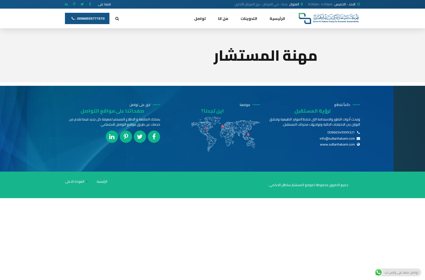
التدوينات (249, 18)
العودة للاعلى (74, 181)
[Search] (117, 18)
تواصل (200, 18)
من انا (223, 18)
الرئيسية (277, 18)
